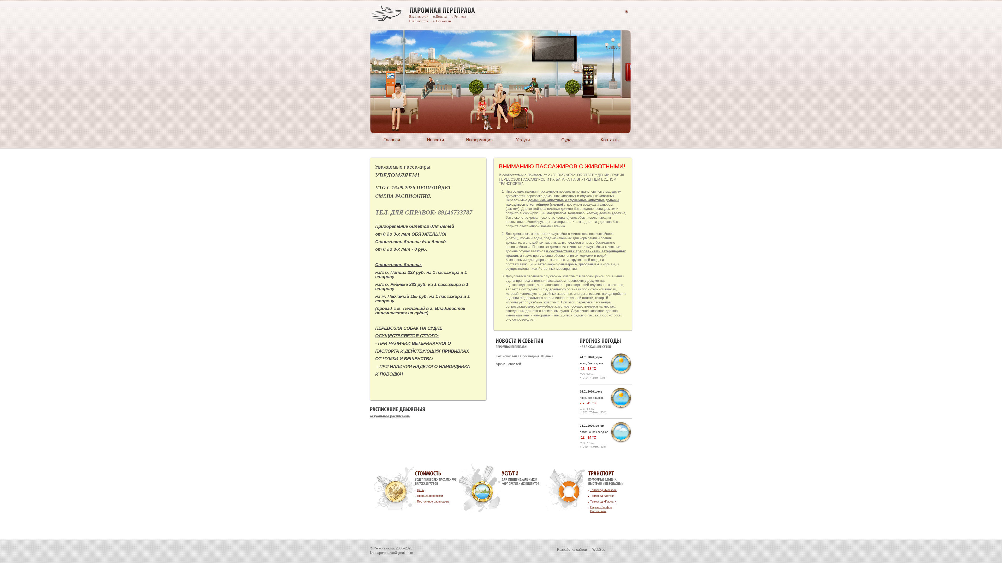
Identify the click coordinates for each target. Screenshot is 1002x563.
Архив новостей (508, 364)
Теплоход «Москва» (603, 490)
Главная (392, 139)
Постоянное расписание (433, 501)
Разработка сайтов (572, 550)
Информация (479, 139)
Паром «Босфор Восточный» (601, 509)
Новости (435, 139)
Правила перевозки (430, 495)
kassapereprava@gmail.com (391, 553)
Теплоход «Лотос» (602, 495)
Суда (566, 139)
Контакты (610, 139)
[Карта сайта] (627, 11)
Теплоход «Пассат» (603, 501)
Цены (420, 490)
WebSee (598, 550)
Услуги (523, 139)
